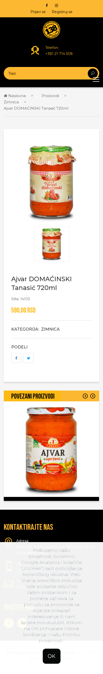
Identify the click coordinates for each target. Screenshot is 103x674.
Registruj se (62, 12)
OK (52, 656)
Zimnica (11, 102)
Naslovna (16, 95)
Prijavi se (38, 12)
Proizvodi (50, 95)
